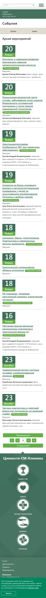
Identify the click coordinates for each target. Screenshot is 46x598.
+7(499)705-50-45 (12, 577)
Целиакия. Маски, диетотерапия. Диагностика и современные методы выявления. (21, 240)
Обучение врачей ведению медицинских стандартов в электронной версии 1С (17, 330)
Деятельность (8, 564)
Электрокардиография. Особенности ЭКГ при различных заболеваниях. (21, 147)
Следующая (23, 445)
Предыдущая (23, 435)
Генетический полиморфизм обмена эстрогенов (21, 269)
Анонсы (13, 31)
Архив (34, 31)
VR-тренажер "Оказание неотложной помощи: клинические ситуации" (22, 298)
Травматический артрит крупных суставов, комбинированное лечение (20, 372)
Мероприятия (8, 570)
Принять (9, 593)
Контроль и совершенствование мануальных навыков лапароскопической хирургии (20, 63)
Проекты (6, 567)
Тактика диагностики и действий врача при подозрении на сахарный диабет (22, 410)
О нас (4, 561)
